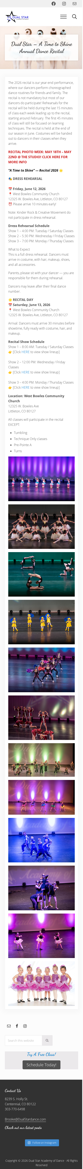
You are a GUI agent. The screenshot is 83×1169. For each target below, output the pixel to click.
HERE (26, 352)
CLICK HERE (51, 157)
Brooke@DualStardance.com (25, 1119)
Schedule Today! (41, 1064)
